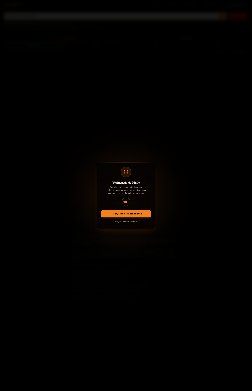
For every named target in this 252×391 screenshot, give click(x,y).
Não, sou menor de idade (126, 222)
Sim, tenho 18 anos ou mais (127, 213)
